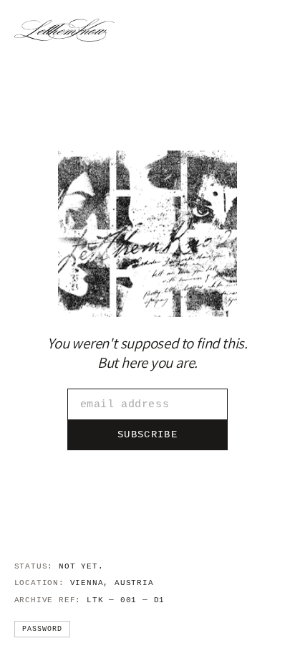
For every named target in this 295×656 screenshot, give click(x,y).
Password (42, 629)
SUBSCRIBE (147, 434)
